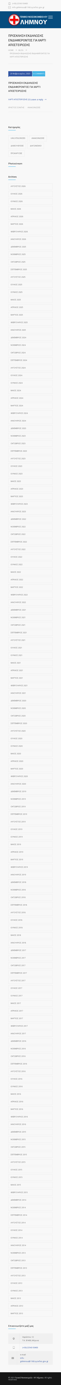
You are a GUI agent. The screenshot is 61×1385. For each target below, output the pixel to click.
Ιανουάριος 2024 (18, 420)
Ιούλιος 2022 (16, 557)
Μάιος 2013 (16, 1298)
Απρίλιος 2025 (17, 307)
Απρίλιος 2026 (17, 216)
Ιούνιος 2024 (17, 383)
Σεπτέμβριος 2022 (19, 542)
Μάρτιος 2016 (17, 1109)
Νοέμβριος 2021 (18, 617)
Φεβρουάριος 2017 (19, 1026)
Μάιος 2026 (16, 209)
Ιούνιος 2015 (17, 1177)
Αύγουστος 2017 (18, 980)
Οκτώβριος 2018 (18, 897)
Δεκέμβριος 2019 (18, 791)
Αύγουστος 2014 (18, 1222)
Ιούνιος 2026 (17, 201)
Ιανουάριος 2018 (18, 942)
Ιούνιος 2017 (17, 995)
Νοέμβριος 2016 (18, 1048)
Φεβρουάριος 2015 (19, 1192)
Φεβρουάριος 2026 (19, 231)
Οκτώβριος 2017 (18, 965)
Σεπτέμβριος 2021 (19, 632)
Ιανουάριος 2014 (18, 1245)
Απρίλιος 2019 (17, 852)
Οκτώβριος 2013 (18, 1260)
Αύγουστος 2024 (18, 368)
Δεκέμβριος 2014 (18, 1200)
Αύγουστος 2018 (18, 912)
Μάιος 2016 (16, 1094)
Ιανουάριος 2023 (18, 511)
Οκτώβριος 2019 (18, 806)
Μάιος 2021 (16, 663)
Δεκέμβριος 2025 (18, 246)
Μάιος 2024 (16, 390)
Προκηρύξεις (16, 153)
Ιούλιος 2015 (16, 1169)
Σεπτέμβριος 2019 (19, 814)
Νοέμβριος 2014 (18, 1207)
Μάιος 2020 (16, 753)
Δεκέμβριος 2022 (18, 519)
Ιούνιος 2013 (17, 1290)
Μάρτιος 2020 (17, 768)
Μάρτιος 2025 (17, 315)
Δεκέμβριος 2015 (18, 1132)
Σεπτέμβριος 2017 (19, 973)
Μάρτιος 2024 (17, 405)
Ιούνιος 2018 (17, 927)
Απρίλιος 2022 (17, 579)
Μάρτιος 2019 (17, 859)
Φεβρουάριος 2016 (19, 1116)
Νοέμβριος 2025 (18, 254)
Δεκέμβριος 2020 (18, 700)
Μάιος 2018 (16, 935)
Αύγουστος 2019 (18, 821)
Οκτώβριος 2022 (18, 534)
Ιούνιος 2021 (17, 655)
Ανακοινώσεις (34, 107)
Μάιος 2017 (16, 1003)
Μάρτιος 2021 (17, 678)
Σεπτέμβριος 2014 (19, 1215)
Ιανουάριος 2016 (18, 1124)
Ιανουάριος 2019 (18, 874)
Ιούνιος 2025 (17, 292)
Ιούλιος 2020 (16, 738)
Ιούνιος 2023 (17, 473)
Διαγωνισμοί (35, 145)
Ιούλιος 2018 (16, 920)
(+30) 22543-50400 (20, 4)
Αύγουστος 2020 (18, 731)
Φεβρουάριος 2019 (19, 867)
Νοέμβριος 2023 (18, 436)
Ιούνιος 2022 (17, 564)
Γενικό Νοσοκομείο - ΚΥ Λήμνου (29, 1377)
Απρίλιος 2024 (17, 398)
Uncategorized (18, 138)
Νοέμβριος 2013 (18, 1253)
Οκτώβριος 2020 (18, 716)
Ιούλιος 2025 (16, 284)
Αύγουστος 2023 (18, 458)
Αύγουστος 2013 (18, 1275)
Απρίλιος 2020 (17, 761)
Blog (21, 50)
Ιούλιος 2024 (16, 375)
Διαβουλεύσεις (17, 145)
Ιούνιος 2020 (17, 746)
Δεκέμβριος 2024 (18, 337)
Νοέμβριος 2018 (18, 890)
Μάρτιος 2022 (17, 587)
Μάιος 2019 (16, 844)
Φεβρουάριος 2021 (19, 685)
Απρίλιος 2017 (17, 1011)
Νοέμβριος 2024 (18, 345)
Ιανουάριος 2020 (18, 784)
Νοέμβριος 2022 (18, 526)
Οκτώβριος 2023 (18, 443)
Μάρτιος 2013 (17, 1313)
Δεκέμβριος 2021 (18, 610)
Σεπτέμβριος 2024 (19, 360)
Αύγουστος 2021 (18, 640)
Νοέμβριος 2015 (18, 1139)
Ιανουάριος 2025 (18, 330)
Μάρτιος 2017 (17, 1018)
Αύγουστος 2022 (18, 549)
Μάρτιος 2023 (17, 496)
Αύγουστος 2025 (18, 277)
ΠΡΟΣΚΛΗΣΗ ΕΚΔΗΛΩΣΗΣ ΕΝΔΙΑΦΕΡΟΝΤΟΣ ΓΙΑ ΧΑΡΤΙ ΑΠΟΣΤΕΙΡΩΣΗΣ (24, 87)
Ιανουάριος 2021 (18, 693)
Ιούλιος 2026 (16, 194)
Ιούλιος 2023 (16, 466)
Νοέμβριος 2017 (18, 958)
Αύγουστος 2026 (18, 186)
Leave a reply (36, 99)
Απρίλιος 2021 (17, 670)
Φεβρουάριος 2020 (19, 776)
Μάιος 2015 (16, 1185)
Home (10, 50)
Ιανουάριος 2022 (18, 602)
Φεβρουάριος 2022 (19, 594)
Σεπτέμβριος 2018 (19, 905)
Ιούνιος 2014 (17, 1238)
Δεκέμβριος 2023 (18, 428)
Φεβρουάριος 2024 (19, 413)
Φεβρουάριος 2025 (19, 322)
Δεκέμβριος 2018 (18, 882)
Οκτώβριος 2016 (18, 1056)
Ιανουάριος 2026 (18, 239)
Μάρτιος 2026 (17, 224)
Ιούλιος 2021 (16, 647)
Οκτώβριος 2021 (18, 625)
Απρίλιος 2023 (17, 489)
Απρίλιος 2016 (17, 1101)
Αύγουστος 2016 (18, 1071)
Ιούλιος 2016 (16, 1079)
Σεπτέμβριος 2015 (19, 1154)
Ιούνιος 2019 (17, 837)
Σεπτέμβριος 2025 (19, 269)
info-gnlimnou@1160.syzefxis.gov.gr (28, 7)
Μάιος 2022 (16, 572)
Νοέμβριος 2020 (18, 708)
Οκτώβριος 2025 (18, 262)
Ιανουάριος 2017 (18, 1033)
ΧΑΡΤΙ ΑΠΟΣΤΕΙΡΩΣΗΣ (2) (19, 99)
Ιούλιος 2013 (16, 1283)
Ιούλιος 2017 (16, 988)
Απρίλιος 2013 (17, 1306)
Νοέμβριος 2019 (18, 799)
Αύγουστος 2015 (18, 1162)
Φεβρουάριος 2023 (19, 504)
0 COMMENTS (38, 73)
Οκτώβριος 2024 (18, 352)
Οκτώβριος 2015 (18, 1147)
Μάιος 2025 (16, 299)
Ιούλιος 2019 (16, 829)
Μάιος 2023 (16, 481)
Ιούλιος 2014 (16, 1230)
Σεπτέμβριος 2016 (19, 1064)
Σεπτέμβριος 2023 (19, 451)
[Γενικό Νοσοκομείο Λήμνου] (28, 20)
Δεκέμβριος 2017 (18, 950)
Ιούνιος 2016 (17, 1086)
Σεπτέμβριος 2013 (19, 1268)
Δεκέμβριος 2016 (18, 1041)
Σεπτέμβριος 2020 (19, 723)
